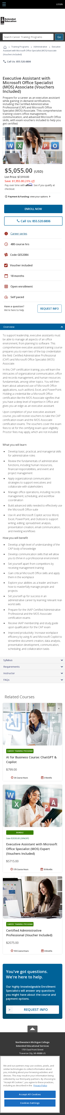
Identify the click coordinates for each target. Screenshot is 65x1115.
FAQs (6, 679)
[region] (30, 1084)
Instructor (9, 673)
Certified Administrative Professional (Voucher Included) (29, 932)
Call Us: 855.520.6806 (17, 61)
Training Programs (20, 46)
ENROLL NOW (33, 209)
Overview (8, 326)
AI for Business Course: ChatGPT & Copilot (31, 759)
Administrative (40, 46)
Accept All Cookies (30, 1094)
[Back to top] (33, 1042)
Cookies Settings (30, 1102)
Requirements (11, 666)
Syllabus (7, 660)
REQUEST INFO (49, 308)
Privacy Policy (40, 1085)
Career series (18, 233)
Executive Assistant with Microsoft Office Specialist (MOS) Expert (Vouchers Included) (31, 849)
